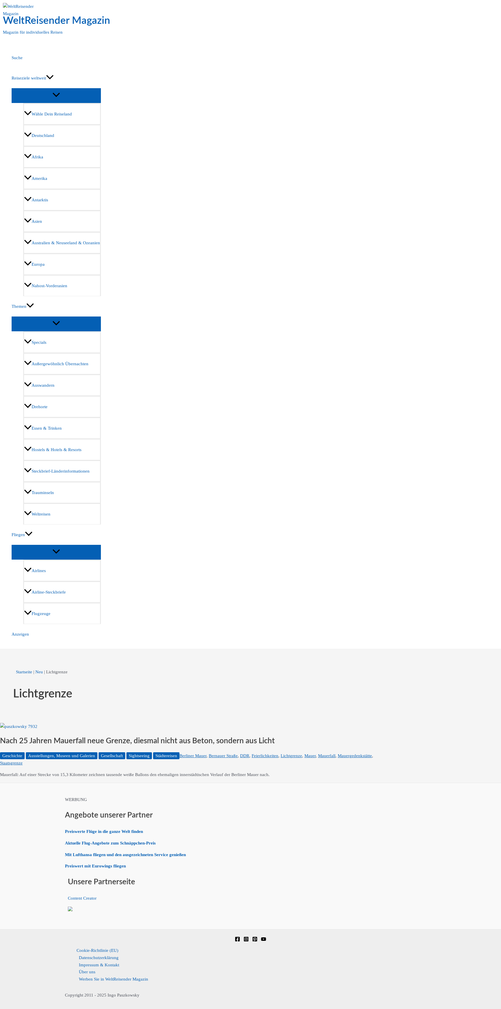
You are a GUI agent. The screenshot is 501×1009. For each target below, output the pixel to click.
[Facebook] (237, 940)
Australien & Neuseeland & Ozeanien (66, 243)
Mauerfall (326, 755)
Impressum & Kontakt (99, 965)
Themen (19, 306)
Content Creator (82, 898)
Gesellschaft (112, 755)
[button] (50, 78)
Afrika (37, 157)
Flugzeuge (41, 613)
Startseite (24, 672)
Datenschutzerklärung (99, 957)
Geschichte (12, 755)
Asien (37, 221)
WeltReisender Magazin (56, 21)
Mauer (310, 755)
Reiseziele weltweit (29, 78)
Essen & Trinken (47, 428)
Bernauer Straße (223, 755)
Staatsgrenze (11, 763)
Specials (39, 342)
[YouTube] (263, 940)
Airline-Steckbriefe (49, 592)
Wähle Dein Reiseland (52, 114)
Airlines (39, 570)
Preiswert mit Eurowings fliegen (95, 866)
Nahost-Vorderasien (49, 285)
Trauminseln (43, 492)
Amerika (39, 178)
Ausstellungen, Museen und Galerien (61, 755)
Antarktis (40, 200)
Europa (38, 264)
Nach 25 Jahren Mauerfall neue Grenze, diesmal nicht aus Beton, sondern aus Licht (137, 741)
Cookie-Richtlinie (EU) (97, 950)
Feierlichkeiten (265, 755)
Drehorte (40, 406)
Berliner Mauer (192, 755)
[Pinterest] (254, 940)
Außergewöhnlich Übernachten (60, 363)
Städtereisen (166, 755)
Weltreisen (41, 514)
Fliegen (18, 534)
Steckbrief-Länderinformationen (61, 471)
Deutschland (43, 135)
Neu (39, 672)
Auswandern (43, 385)
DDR (244, 755)
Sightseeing (139, 755)
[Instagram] (246, 940)
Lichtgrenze (291, 755)
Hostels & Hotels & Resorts (56, 449)
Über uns (87, 972)
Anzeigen (20, 634)
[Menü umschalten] (56, 95)
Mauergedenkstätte (355, 755)
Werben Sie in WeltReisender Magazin (113, 979)
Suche (17, 57)
